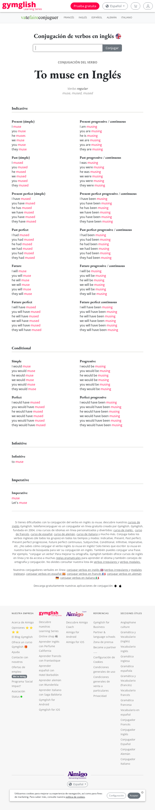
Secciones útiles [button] (131, 613)
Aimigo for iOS (75, 642)
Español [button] (115, 6)
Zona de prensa (103, 642)
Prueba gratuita (85, 6)
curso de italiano (87, 534)
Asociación (18, 691)
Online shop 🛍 (48, 636)
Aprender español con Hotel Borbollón (49, 670)
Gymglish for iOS (49, 709)
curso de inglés (123, 530)
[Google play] (115, 586)
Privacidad (100, 696)
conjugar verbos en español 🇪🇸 (45, 574)
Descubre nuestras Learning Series (49, 626)
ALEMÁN (112, 17)
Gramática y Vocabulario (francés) (128, 680)
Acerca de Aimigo (23, 622)
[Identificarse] (148, 6)
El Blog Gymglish (22, 637)
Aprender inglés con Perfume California (49, 646)
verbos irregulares (106, 562)
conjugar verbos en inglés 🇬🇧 (85, 570)
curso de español (41, 534)
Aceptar (134, 795)
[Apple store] (120, 586)
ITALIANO (126, 17)
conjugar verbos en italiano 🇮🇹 (79, 578)
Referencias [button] (101, 613)
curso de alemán (64, 534)
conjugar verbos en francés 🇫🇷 (86, 574)
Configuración (116, 795)
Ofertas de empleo (19, 671)
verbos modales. (130, 562)
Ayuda (16, 652)
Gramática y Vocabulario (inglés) (128, 636)
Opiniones (18, 627)
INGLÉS (83, 17)
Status (16, 696)
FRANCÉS (69, 17)
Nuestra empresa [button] (23, 613)
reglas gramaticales (68, 558)
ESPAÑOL (96, 17)
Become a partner (104, 647)
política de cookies (75, 796)
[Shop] (135, 6)
